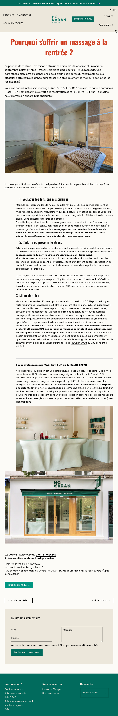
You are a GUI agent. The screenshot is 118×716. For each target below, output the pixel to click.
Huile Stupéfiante (71, 282)
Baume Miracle (102, 282)
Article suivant (99, 600)
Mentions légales (14, 705)
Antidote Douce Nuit (51, 339)
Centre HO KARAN (76, 365)
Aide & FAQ (10, 697)
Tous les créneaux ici (19, 584)
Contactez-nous (14, 689)
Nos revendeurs (50, 693)
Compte (108, 16)
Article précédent (20, 600)
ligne (43, 558)
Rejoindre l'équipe (51, 689)
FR (114, 10)
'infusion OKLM (79, 342)
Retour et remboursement (19, 701)
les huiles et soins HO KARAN (47, 384)
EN (111, 10)
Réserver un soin (83, 19)
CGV (7, 709)
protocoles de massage (28, 279)
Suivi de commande (15, 693)
